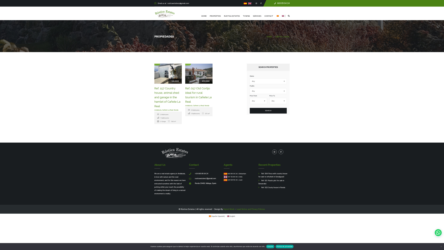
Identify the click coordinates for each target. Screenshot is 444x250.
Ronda (176, 110)
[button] (438, 232)
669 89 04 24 (232, 174)
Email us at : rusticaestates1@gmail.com (173, 3)
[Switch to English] (250, 3)
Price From (253, 96)
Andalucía (157, 110)
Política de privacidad (285, 246)
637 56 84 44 (232, 177)
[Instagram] (256, 3)
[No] (441, 246)
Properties (215, 16)
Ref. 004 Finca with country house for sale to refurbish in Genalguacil (272, 175)
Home (204, 16)
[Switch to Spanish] (245, 3)
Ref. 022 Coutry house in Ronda (273, 187)
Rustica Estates (232, 16)
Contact (268, 16)
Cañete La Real (282, 36)
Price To (272, 96)
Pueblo (252, 86)
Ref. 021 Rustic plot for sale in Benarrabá (271, 182)
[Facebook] (281, 152)
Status (252, 76)
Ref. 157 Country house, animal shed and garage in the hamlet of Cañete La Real (167, 97)
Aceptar (270, 246)
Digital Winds (229, 209)
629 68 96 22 (232, 180)
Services (257, 16)
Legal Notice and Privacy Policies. (250, 209)
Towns (246, 16)
